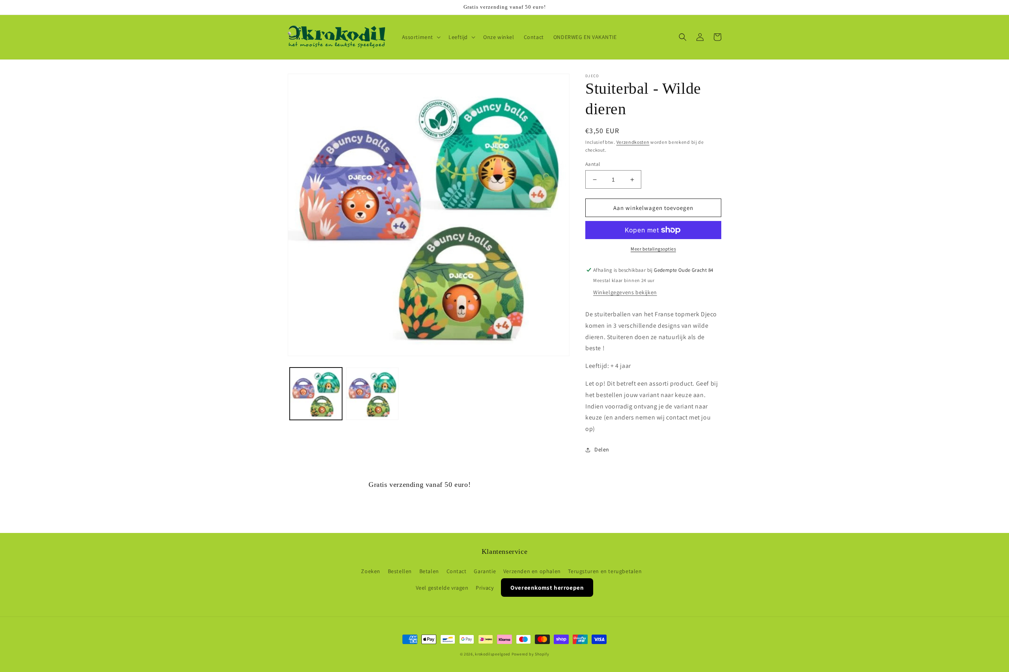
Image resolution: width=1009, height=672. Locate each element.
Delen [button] (601, 449)
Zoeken (370, 571)
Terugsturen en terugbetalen (605, 571)
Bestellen (400, 571)
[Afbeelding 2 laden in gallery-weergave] (372, 394)
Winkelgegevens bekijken (625, 292)
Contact (457, 571)
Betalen (429, 571)
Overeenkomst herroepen (547, 587)
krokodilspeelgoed (492, 654)
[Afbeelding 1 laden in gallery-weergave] (316, 394)
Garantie (485, 571)
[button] (420, 37)
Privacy (484, 587)
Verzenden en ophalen (532, 571)
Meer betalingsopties (653, 249)
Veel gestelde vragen (442, 587)
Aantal (592, 164)
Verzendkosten (633, 142)
